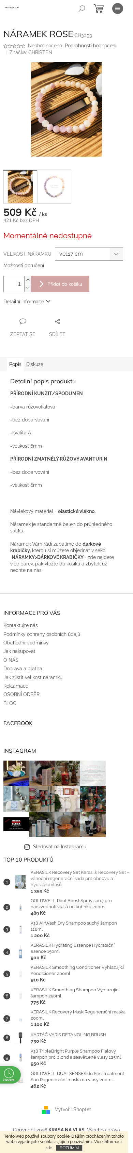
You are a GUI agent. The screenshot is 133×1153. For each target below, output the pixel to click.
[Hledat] (82, 8)
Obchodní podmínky (26, 642)
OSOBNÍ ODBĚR (21, 694)
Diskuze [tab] (34, 364)
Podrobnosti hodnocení (90, 45)
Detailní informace (23, 301)
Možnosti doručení (23, 265)
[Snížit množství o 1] (27, 288)
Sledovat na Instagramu (59, 846)
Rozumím (69, 1147)
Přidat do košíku (64, 284)
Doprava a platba (22, 668)
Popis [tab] (15, 364)
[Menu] (117, 8)
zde (48, 1148)
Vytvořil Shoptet (73, 1109)
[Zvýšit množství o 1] (27, 280)
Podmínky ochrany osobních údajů (41, 634)
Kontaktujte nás (20, 625)
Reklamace (15, 686)
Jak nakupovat (19, 651)
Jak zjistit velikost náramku (32, 677)
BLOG (9, 703)
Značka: (31, 52)
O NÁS (10, 660)
